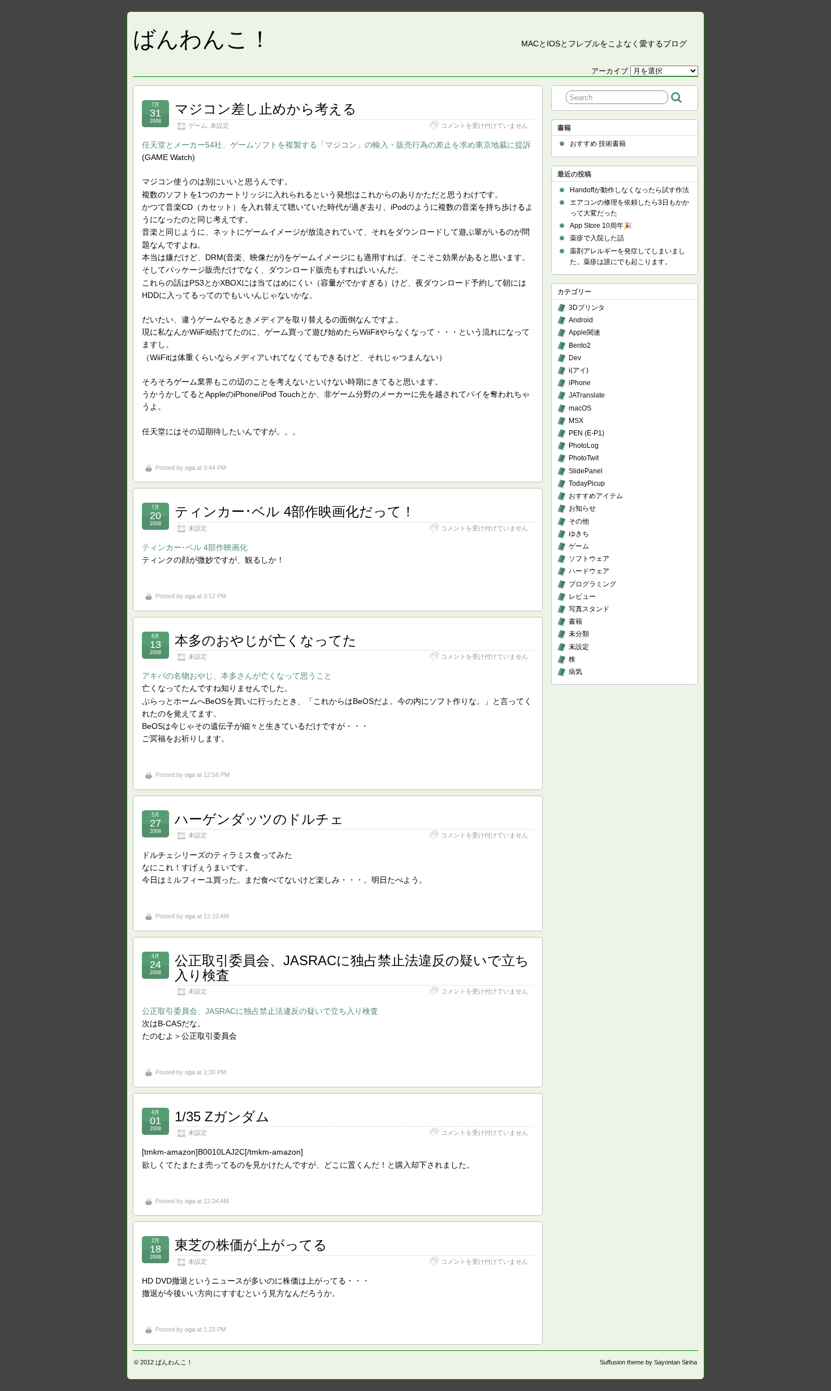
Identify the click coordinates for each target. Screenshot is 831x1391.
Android (581, 320)
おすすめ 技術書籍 (598, 144)
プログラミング (592, 584)
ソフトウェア (589, 559)
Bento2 (580, 345)
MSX (576, 421)
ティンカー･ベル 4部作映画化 (195, 547)
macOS (580, 408)
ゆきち (579, 534)
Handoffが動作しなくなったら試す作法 (629, 190)
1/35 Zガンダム (222, 1116)
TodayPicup (587, 483)
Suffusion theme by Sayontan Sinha (648, 1362)
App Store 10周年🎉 (601, 226)
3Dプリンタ (587, 308)
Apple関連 (584, 332)
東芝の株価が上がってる (251, 1244)
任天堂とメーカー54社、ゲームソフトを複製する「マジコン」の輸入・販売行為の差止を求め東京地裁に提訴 (336, 144)
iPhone (580, 383)
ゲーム (197, 125)
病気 (575, 672)
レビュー (582, 597)
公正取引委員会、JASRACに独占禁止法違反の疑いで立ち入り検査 (352, 968)
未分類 (579, 634)
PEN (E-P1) (586, 433)
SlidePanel (586, 471)
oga (190, 467)
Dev (575, 358)
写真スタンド (589, 609)
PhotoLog (584, 446)
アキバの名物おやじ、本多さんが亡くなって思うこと (237, 675)
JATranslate (587, 395)
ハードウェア (589, 571)
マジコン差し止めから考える (266, 108)
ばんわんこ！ (202, 39)
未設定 (219, 125)
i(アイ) (578, 370)
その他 (579, 521)
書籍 (575, 621)
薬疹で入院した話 (597, 238)
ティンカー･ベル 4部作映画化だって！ (295, 511)
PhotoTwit (584, 458)
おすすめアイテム (596, 496)
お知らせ (582, 508)
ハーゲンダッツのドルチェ (259, 819)
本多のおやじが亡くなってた (266, 640)
